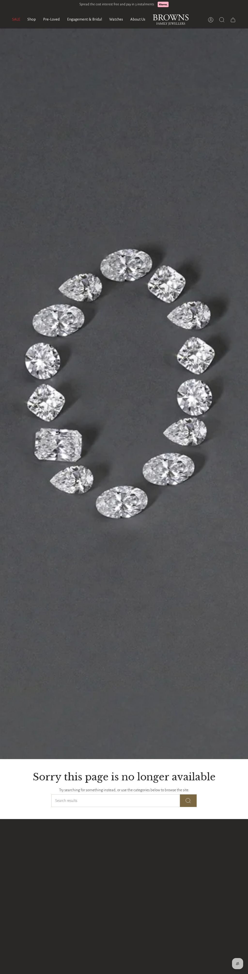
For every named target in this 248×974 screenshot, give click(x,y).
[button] (31, 20)
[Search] (188, 800)
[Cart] (233, 20)
